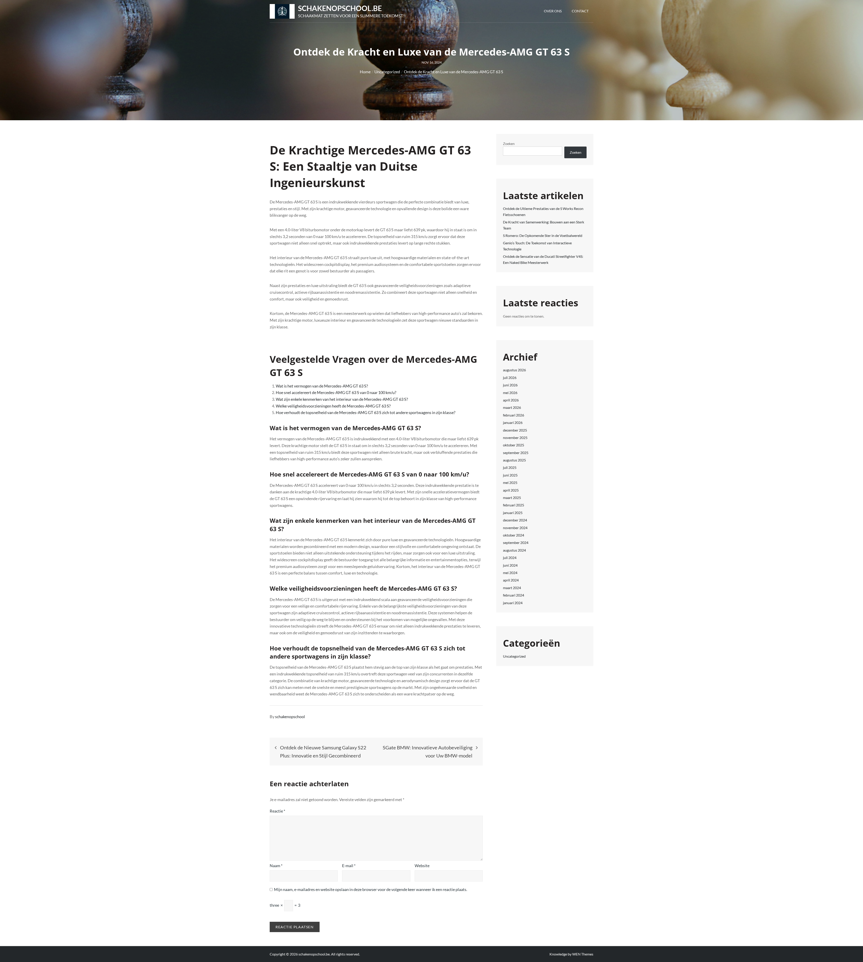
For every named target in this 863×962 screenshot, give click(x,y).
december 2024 (515, 520)
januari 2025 (513, 512)
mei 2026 (510, 392)
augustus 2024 (514, 550)
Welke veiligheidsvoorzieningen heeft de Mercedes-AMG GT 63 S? (333, 405)
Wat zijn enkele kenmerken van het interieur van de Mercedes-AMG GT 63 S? (342, 399)
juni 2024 (510, 565)
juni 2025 (510, 475)
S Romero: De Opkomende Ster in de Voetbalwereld (542, 235)
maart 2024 (512, 588)
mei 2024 (510, 572)
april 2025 (511, 490)
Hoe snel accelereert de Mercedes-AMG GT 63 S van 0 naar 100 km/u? (336, 392)
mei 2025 (510, 482)
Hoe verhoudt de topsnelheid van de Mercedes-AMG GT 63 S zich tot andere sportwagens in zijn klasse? (365, 412)
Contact (580, 11)
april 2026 (511, 400)
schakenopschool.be (340, 8)
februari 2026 (513, 415)
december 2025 (515, 430)
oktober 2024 (513, 535)
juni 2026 (510, 385)
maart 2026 (512, 407)
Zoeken (509, 143)
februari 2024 (513, 595)
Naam (276, 865)
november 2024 (515, 528)
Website (422, 865)
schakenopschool (290, 716)
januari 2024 (513, 603)
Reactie (277, 810)
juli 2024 (509, 557)
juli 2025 (509, 467)
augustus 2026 (514, 370)
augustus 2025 (514, 460)
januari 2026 (513, 422)
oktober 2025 (513, 445)
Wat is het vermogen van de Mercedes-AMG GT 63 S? (322, 385)
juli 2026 (509, 377)
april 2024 (511, 580)
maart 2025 (512, 497)
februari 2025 (513, 505)
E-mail (349, 865)
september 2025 (515, 452)
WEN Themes (582, 954)
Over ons (553, 11)
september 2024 (515, 542)
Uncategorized (514, 656)
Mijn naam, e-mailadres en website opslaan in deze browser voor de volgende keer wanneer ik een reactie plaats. (370, 889)
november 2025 (515, 437)
